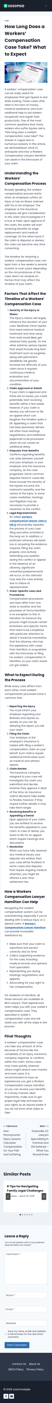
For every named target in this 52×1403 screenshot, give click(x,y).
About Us (34, 1364)
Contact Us (19, 1364)
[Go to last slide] (8, 1196)
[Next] (44, 1196)
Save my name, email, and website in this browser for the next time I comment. (27, 1334)
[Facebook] (5, 1396)
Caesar (13, 1196)
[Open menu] (46, 5)
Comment (13, 1254)
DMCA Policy (16, 1369)
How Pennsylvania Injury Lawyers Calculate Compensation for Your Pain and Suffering (12, 1140)
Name (10, 1295)
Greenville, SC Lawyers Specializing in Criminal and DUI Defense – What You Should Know (40, 1140)
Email (10, 1309)
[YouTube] (11, 1396)
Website (11, 1323)
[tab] (20, 1214)
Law (7, 21)
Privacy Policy (35, 1369)
